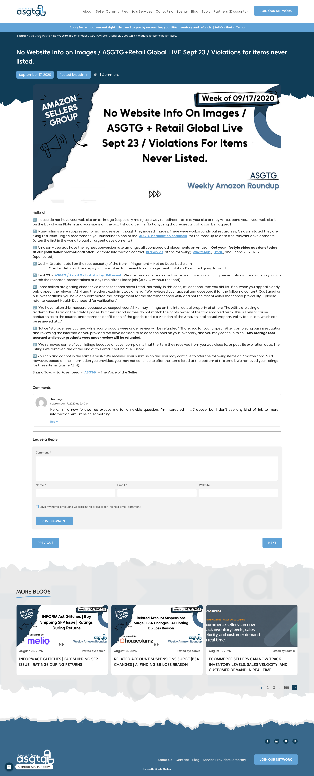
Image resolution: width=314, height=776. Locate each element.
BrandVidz (154, 252)
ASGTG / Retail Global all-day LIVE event (88, 275)
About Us (164, 760)
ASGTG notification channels (163, 236)
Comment (43, 452)
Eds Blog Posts (39, 36)
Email (218, 252)
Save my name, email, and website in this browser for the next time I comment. (90, 507)
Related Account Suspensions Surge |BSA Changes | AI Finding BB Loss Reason (156, 662)
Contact (182, 760)
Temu (240, 27)
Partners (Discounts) (231, 11)
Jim (53, 399)
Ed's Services (141, 11)
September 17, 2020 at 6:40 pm (70, 403)
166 (286, 687)
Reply (54, 421)
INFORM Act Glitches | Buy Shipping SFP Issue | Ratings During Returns (58, 662)
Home (21, 36)
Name (41, 485)
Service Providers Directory (224, 760)
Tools (206, 11)
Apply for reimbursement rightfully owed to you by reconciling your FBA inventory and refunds (141, 27)
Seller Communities (112, 11)
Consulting (165, 11)
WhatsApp (201, 252)
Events (182, 11)
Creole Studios (163, 769)
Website (204, 485)
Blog (194, 11)
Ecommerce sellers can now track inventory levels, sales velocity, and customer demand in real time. (248, 664)
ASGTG (90, 372)
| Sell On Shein (223, 27)
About (88, 11)
